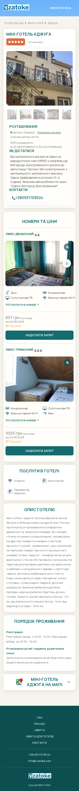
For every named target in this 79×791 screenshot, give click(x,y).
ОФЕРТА (39, 730)
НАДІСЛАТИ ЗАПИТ (39, 335)
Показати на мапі (49, 132)
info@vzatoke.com (39, 761)
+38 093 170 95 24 (60, 8)
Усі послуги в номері (21, 304)
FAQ (39, 717)
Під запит (15, 326)
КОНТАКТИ (39, 742)
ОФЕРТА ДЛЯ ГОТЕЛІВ (39, 736)
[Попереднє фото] (12, 263)
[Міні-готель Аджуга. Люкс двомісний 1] (39, 263)
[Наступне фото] (67, 263)
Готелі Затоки (14, 23)
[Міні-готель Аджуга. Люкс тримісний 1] (39, 379)
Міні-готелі (35, 23)
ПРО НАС (39, 724)
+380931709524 (29, 197)
